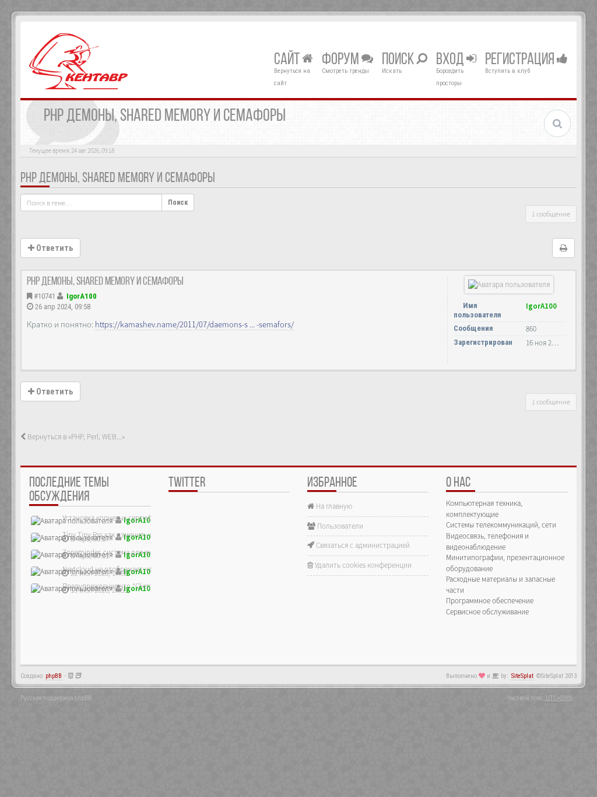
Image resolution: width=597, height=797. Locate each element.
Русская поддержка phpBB (56, 698)
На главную (333, 506)
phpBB (53, 676)
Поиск (399, 60)
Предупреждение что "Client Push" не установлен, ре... (149, 586)
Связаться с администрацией (362, 545)
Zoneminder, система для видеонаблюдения (133, 552)
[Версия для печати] (563, 248)
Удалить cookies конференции (362, 565)
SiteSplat (522, 676)
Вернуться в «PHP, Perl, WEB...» (75, 437)
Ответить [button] (53, 248)
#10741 (44, 296)
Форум (341, 60)
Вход (451, 60)
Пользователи (339, 526)
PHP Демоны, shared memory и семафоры (117, 179)
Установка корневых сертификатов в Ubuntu (133, 518)
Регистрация (521, 60)
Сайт (288, 60)
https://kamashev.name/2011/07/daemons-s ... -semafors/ (194, 324)
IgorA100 (81, 296)
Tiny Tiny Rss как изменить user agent (121, 535)
